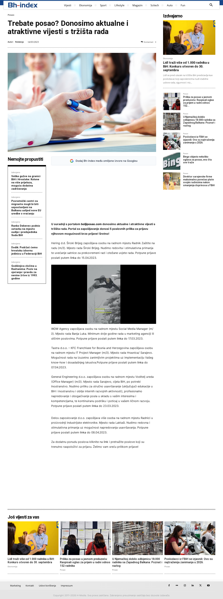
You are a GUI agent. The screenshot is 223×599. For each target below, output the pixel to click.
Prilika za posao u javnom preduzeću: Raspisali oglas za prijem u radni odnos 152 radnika (85, 562)
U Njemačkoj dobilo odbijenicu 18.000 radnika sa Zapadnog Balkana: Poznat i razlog (199, 121)
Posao (11, 14)
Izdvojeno (15, 172)
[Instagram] (185, 585)
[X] (200, 585)
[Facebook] (169, 585)
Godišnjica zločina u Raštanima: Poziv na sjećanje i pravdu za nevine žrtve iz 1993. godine (24, 272)
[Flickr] (177, 585)
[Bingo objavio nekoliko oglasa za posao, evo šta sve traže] (171, 161)
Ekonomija (168, 58)
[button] (211, 5)
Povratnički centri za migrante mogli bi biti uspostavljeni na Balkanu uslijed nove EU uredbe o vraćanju (26, 207)
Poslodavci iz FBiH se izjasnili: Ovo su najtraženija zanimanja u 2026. (198, 139)
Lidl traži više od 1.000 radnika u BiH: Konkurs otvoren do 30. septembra (186, 66)
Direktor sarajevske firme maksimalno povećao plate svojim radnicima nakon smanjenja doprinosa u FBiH (199, 181)
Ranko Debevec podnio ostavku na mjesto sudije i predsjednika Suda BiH (25, 230)
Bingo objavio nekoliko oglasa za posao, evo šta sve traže (197, 159)
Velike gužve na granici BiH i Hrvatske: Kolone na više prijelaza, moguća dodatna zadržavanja (25, 182)
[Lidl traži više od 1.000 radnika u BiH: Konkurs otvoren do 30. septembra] (189, 37)
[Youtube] (208, 585)
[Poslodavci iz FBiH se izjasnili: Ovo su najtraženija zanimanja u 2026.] (171, 141)
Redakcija (19, 41)
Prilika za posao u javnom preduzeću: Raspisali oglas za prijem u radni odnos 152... (198, 101)
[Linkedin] (193, 585)
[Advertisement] (103, 193)
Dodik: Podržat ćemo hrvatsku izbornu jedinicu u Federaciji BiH (26, 250)
